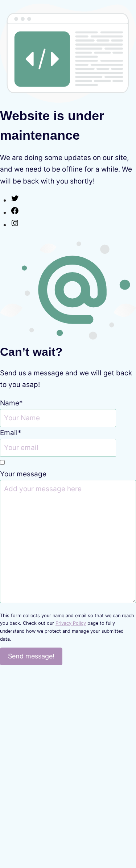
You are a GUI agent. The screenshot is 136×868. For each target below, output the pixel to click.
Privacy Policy (70, 623)
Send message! (31, 656)
